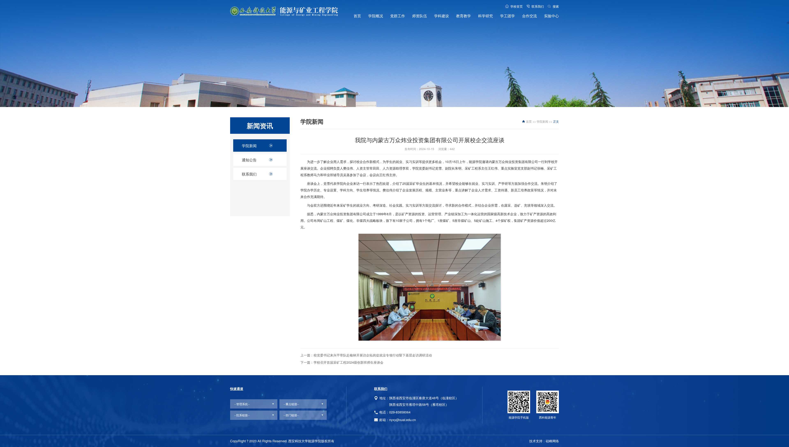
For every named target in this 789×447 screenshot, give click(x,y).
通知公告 (249, 159)
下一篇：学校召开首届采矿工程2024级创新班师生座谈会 (341, 362)
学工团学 (507, 15)
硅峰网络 (552, 441)
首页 (357, 15)
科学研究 (485, 15)
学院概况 (375, 15)
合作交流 (529, 15)
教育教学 (463, 15)
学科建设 (441, 15)
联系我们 (538, 6)
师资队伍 (419, 15)
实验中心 (551, 15)
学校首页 (516, 6)
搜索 (556, 6)
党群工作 (397, 15)
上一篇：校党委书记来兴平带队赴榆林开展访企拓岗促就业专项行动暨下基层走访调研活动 (366, 355)
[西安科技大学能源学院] (284, 11)
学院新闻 (249, 145)
